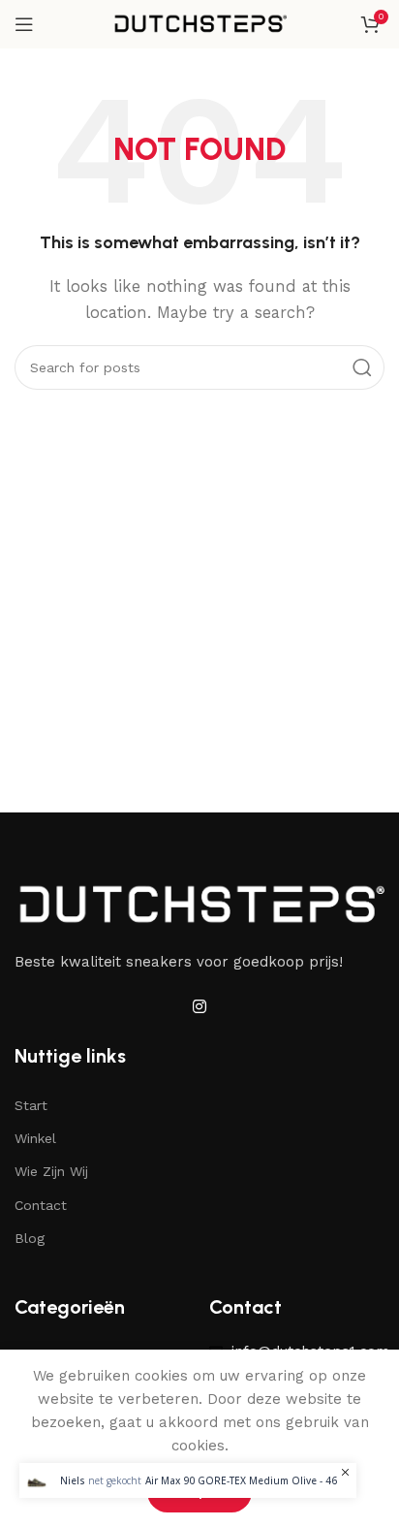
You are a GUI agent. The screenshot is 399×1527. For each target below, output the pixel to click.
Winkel (35, 1138)
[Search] (362, 367)
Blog (30, 1238)
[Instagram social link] (199, 1008)
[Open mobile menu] (24, 24)
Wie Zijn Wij (51, 1171)
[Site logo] (199, 23)
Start (31, 1105)
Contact (41, 1205)
